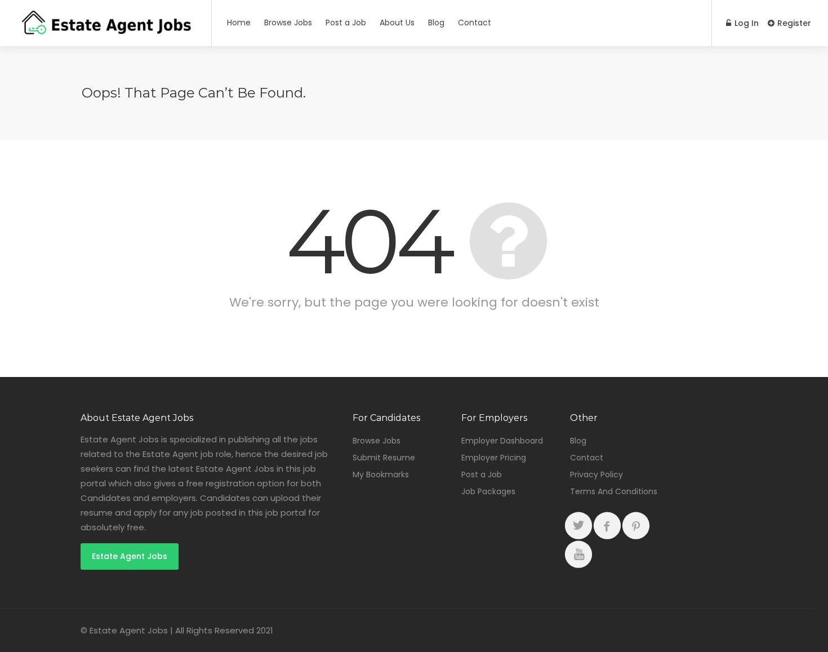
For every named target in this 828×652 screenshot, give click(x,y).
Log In (745, 23)
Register (793, 23)
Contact (474, 22)
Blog (436, 22)
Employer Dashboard (502, 440)
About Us (397, 22)
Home (239, 22)
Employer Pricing (493, 457)
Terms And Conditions (613, 491)
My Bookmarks (381, 474)
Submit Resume (384, 457)
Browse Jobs (288, 22)
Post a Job (346, 22)
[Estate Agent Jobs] (105, 30)
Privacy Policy (596, 474)
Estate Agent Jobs (129, 556)
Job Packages (488, 491)
